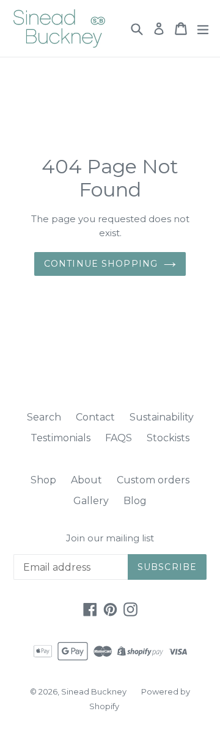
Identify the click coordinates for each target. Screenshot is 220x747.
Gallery (91, 501)
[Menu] (203, 29)
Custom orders (153, 480)
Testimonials (60, 438)
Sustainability (162, 417)
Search (44, 417)
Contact (95, 417)
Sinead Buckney (94, 691)
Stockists (168, 438)
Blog (135, 501)
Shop (43, 480)
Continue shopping (101, 263)
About (86, 480)
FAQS (118, 438)
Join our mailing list (110, 538)
